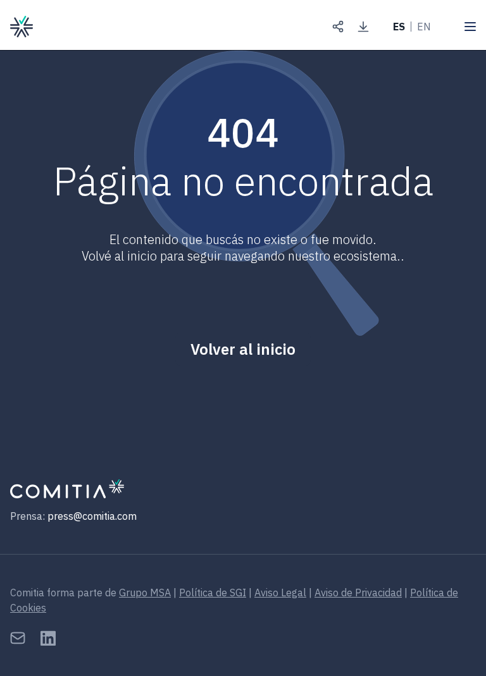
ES (399, 27)
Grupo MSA (145, 592)
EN (424, 27)
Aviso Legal (280, 592)
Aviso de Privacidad (358, 592)
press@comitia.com (92, 516)
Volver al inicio (243, 349)
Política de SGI (212, 592)
